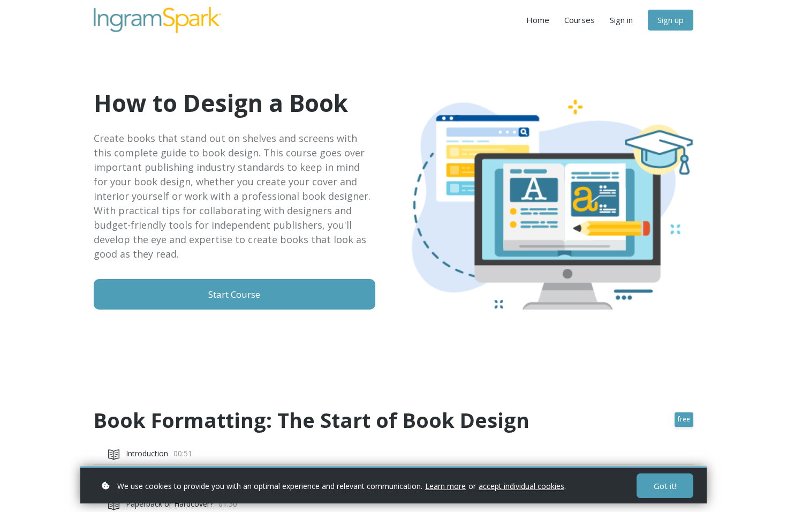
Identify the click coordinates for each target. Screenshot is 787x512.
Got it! (665, 485)
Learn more (445, 486)
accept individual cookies (521, 486)
